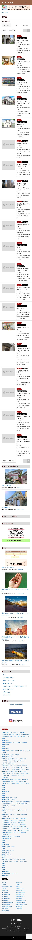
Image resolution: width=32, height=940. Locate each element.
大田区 (20, 771)
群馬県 (3, 756)
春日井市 (27, 803)
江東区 (25, 771)
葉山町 (27, 783)
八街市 (8, 769)
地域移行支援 (19, 906)
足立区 (18, 773)
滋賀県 (3, 810)
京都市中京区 (9, 814)
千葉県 (3, 765)
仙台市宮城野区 (17, 742)
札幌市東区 (22, 732)
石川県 (3, 789)
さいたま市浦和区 (10, 759)
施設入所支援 (5, 890)
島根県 (3, 842)
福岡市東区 (16, 859)
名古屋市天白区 (26, 801)
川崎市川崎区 (18, 779)
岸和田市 (5, 828)
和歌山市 (9, 838)
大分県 (3, 869)
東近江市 (25, 810)
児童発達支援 (5, 900)
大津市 (7, 810)
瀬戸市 (8, 806)
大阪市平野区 (23, 824)
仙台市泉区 (24, 742)
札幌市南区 (12, 734)
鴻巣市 (25, 759)
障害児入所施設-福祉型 (21, 904)
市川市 (22, 769)
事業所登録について (8, 683)
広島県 (3, 846)
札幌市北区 (16, 732)
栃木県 (3, 754)
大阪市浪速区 (6, 820)
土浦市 (11, 750)
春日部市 (10, 761)
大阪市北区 (8, 818)
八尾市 (22, 828)
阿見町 (7, 750)
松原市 (27, 828)
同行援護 (4, 884)
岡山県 (3, 844)
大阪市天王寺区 (23, 818)
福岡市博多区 (9, 859)
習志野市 (5, 767)
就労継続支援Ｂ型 (6, 898)
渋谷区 (7, 771)
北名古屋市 (21, 803)
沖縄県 (3, 875)
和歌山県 (4, 838)
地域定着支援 (5, 908)
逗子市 (8, 783)
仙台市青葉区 (9, 742)
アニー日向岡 (6, 507)
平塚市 (13, 783)
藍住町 (11, 851)
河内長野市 (27, 830)
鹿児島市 (9, 873)
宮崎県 (3, 871)
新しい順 (6, 25)
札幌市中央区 (9, 732)
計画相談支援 (19, 908)
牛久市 (4, 752)
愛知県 (3, 801)
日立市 (20, 750)
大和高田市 (17, 836)
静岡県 (3, 799)
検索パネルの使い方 (8, 567)
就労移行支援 (5, 896)
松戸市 (4, 769)
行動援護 (18, 884)
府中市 (4, 775)
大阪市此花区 (15, 818)
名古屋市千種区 (6, 803)
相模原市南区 (14, 781)
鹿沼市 (11, 754)
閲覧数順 (25, 25)
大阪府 (3, 818)
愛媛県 (3, 855)
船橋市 (22, 767)
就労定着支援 (19, 898)
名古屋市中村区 (9, 801)
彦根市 (11, 810)
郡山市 (7, 748)
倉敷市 (7, 844)
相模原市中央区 (6, 781)
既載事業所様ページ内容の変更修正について (15, 686)
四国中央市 (8, 855)
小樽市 (23, 736)
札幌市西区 (5, 734)
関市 (11, 797)
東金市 (18, 767)
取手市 (16, 750)
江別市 (28, 736)
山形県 (3, 746)
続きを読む (20, 569)
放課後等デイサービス (21, 902)
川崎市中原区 (25, 779)
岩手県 (3, 740)
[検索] (25, 2)
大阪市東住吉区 (6, 824)
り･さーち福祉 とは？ (9, 677)
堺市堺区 (19, 826)
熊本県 (3, 867)
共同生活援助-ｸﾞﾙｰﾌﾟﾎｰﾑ (21, 890)
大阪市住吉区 (21, 822)
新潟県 (3, 785)
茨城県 (3, 750)
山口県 (3, 848)
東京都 (3, 771)
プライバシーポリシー (17, 931)
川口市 (17, 759)
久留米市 (21, 861)
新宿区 (8, 773)
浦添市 (7, 875)
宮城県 (3, 742)
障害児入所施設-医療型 (7, 906)
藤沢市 (20, 781)
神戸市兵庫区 (16, 832)
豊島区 (11, 771)
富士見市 (5, 761)
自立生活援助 (5, 892)
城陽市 (4, 816)
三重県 (3, 808)
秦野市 (4, 783)
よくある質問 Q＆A (8, 689)
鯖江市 (7, 791)
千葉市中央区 (9, 765)
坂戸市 (21, 759)
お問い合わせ (6, 692)
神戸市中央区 (9, 832)
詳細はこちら (20, 487)
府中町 (13, 846)
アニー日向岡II (6, 486)
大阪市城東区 (13, 822)
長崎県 (3, 865)
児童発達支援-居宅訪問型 (7, 902)
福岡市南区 (5, 861)
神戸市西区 (23, 832)
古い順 (15, 25)
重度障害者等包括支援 (7, 886)
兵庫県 (3, 832)
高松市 (7, 853)
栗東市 (20, 810)
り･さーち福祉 (12, 937)
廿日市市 (8, 846)
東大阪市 (24, 826)
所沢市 (24, 761)
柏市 (9, 767)
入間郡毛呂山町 (12, 763)
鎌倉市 (17, 783)
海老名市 (22, 783)
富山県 (3, 787)
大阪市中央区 (6, 826)
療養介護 (18, 886)
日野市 (24, 775)
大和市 (24, 781)
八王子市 (19, 775)
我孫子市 (18, 769)
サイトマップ (6, 695)
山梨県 (3, 793)
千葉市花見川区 (17, 765)
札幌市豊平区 (13, 736)
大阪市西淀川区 (22, 820)
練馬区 (27, 773)
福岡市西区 (22, 859)
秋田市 (7, 744)
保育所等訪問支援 (6, 904)
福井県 (3, 791)
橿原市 (11, 836)
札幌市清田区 (6, 736)
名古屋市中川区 (18, 801)
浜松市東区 (13, 799)
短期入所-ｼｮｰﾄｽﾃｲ (20, 888)
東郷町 (13, 806)
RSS (20, 923)
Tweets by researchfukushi (16, 704)
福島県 (3, 748)
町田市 (8, 775)
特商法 (25, 931)
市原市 (13, 769)
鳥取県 (3, 840)
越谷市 (15, 761)
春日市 (25, 861)
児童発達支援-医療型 (21, 900)
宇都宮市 (17, 754)
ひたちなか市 (26, 750)
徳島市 (7, 851)
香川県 (3, 853)
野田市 (27, 767)
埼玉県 (3, 759)
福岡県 (3, 859)
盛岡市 (7, 740)
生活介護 (4, 888)
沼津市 (7, 799)
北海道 (3, 732)
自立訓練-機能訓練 (20, 892)
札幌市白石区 (19, 734)
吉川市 (19, 761)
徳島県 (3, 851)
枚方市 (18, 828)
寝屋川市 (16, 830)
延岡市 (7, 871)
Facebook (14, 923)
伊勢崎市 (12, 756)
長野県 (3, 795)
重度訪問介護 (19, 882)
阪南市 (4, 830)
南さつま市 (15, 873)
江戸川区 (14, 773)
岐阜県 (3, 797)
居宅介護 (4, 882)
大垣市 (15, 797)
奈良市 (7, 836)
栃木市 (7, 754)
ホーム (4, 674)
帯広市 (19, 736)
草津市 (16, 810)
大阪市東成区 (6, 822)
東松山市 (5, 763)
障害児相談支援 (5, 910)
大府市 (4, 806)
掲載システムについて (9, 680)
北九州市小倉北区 (13, 861)
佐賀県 (3, 863)
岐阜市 (7, 797)
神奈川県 (4, 779)
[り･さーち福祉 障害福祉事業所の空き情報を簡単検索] (7, 2)
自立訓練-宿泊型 (20, 894)
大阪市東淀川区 (14, 820)
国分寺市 (14, 775)
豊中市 (14, 828)
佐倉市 (27, 769)
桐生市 (7, 756)
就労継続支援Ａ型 (20, 896)
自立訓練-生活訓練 (6, 894)
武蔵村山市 (5, 777)
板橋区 (4, 773)
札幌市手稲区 (26, 734)
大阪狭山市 (9, 830)
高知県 (3, 857)
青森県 (3, 738)
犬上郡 (4, 812)
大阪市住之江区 (15, 824)
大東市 (9, 828)
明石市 (8, 834)
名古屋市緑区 (14, 803)
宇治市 (8, 816)
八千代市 (14, 767)
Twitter (11, 923)
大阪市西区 (13, 826)
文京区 (16, 771)
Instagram (17, 923)
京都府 (3, 814)
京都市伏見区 (16, 814)
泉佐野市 (21, 830)
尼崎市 (4, 834)
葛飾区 (22, 773)
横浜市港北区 (10, 779)
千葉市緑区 (24, 765)
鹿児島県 (4, 873)
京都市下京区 (24, 814)
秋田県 (3, 744)
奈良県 (3, 836)
